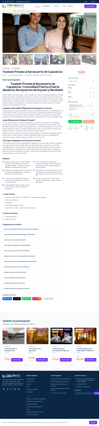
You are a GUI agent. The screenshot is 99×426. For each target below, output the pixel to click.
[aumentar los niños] (93, 92)
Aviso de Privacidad (32, 404)
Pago (28, 409)
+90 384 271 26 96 (82, 384)
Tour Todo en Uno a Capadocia (34, 349)
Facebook (8, 298)
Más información (63, 422)
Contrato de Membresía (33, 414)
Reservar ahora (90, 6)
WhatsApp (27, 298)
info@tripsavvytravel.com (83, 386)
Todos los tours (31, 381)
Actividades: (46, 6)
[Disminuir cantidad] (87, 105)
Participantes (71, 85)
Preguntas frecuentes (32, 389)
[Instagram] (7, 389)
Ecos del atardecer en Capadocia (59, 381)
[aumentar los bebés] (93, 97)
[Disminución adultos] (87, 88)
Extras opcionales (73, 101)
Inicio (3, 11)
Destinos (56, 6)
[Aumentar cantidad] (92, 105)
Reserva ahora (17, 359)
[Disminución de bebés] (87, 97)
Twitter (18, 298)
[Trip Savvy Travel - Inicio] (13, 6)
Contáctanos (30, 392)
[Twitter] (11, 389)
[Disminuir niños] (87, 92)
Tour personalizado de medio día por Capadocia (85, 349)
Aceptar (93, 422)
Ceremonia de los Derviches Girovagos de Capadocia (60, 350)
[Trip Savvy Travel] (11, 376)
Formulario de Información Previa (35, 412)
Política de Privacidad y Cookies (35, 401)
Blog (64, 6)
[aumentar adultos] (93, 88)
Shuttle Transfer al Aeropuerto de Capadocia (10, 350)
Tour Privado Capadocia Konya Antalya (61, 378)
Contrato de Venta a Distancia (34, 406)
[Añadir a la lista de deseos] (4, 341)
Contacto (70, 6)
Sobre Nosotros (31, 378)
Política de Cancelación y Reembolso (36, 398)
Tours (37, 6)
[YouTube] (15, 389)
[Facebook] (3, 389)
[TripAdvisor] (18, 389)
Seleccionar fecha (73, 78)
